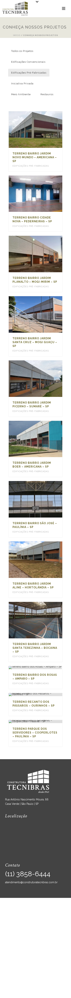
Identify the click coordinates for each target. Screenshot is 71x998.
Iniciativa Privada (22, 83)
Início (16, 35)
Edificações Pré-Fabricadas (28, 72)
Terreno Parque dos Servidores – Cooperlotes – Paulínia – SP (34, 732)
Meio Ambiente (21, 94)
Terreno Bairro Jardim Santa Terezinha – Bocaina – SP (34, 648)
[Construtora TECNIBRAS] (15, 8)
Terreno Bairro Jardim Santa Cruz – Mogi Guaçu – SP (34, 342)
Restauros (47, 94)
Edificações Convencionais (28, 61)
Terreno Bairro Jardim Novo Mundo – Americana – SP (34, 157)
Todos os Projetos (22, 51)
